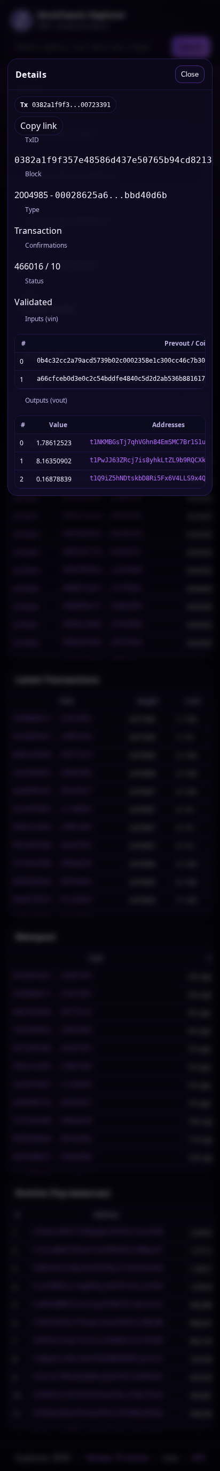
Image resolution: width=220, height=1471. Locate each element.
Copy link (38, 126)
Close (190, 74)
